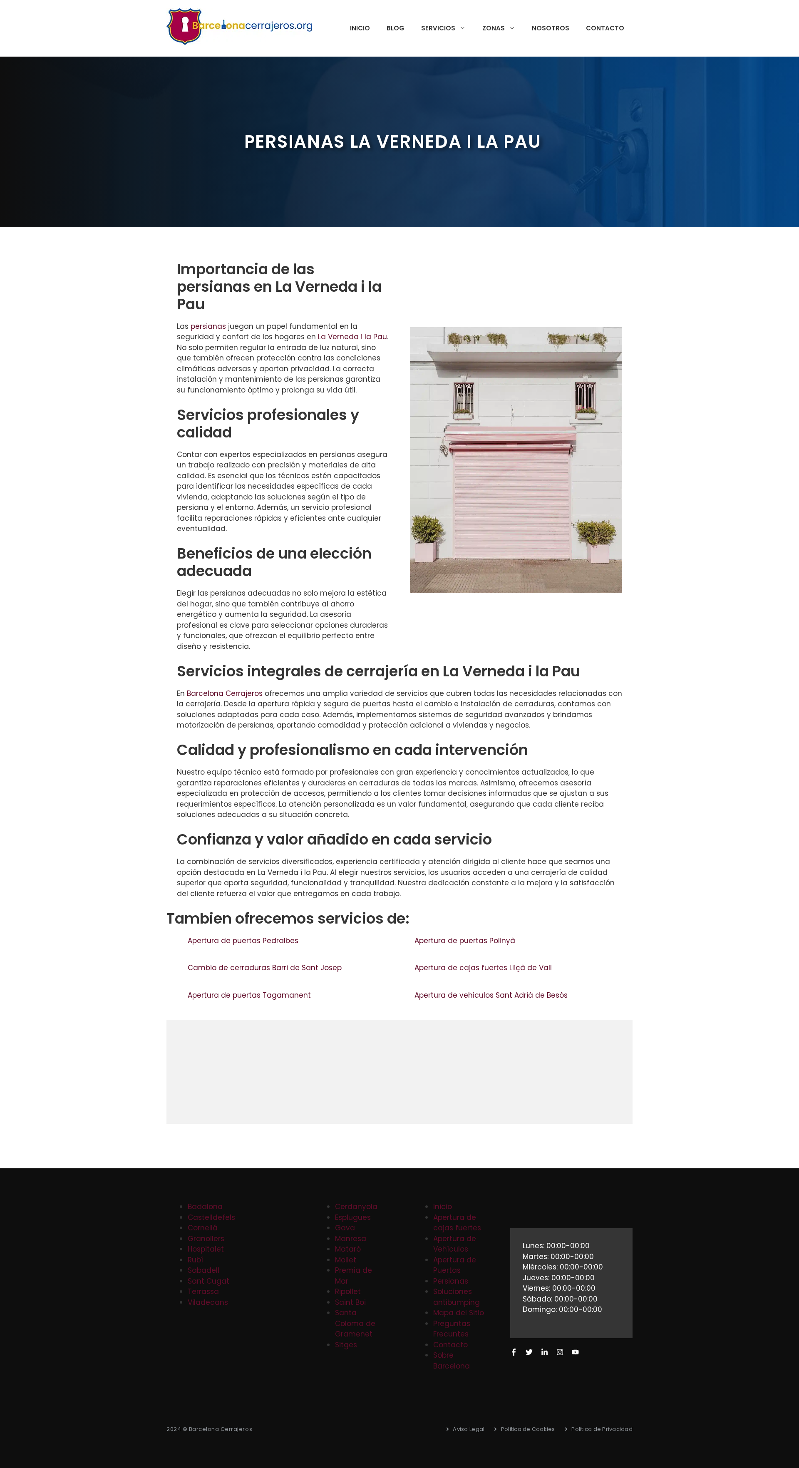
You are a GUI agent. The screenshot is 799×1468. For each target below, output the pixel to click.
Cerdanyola (356, 1207)
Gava (345, 1228)
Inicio (360, 28)
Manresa (350, 1239)
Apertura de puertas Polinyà (465, 941)
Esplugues (353, 1217)
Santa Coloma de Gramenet (355, 1323)
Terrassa (203, 1292)
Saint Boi (350, 1302)
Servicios (438, 28)
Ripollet (348, 1292)
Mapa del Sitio (458, 1313)
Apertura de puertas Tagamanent (250, 995)
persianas (208, 326)
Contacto (605, 28)
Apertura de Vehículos (454, 1244)
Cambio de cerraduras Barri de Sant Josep (266, 968)
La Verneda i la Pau (352, 337)
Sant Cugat (208, 1281)
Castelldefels (211, 1217)
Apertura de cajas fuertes (457, 1222)
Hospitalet (206, 1249)
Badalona (205, 1207)
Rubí (195, 1260)
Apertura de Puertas (454, 1265)
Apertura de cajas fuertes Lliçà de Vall (484, 968)
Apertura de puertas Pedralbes (244, 941)
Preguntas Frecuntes (451, 1329)
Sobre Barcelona (451, 1360)
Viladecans (208, 1302)
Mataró (348, 1249)
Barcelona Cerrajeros (225, 693)
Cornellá (203, 1228)
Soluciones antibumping (456, 1297)
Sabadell (203, 1270)
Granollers (206, 1239)
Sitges (346, 1345)
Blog (395, 28)
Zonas (493, 28)
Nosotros (550, 28)
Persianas (450, 1281)
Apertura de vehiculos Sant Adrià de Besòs (492, 995)
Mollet (345, 1260)
